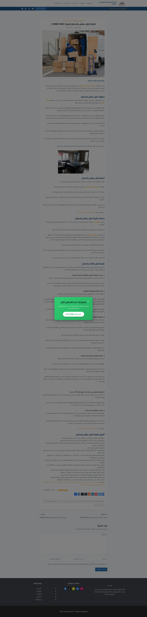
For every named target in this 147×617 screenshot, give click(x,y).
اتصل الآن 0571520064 (73, 314)
